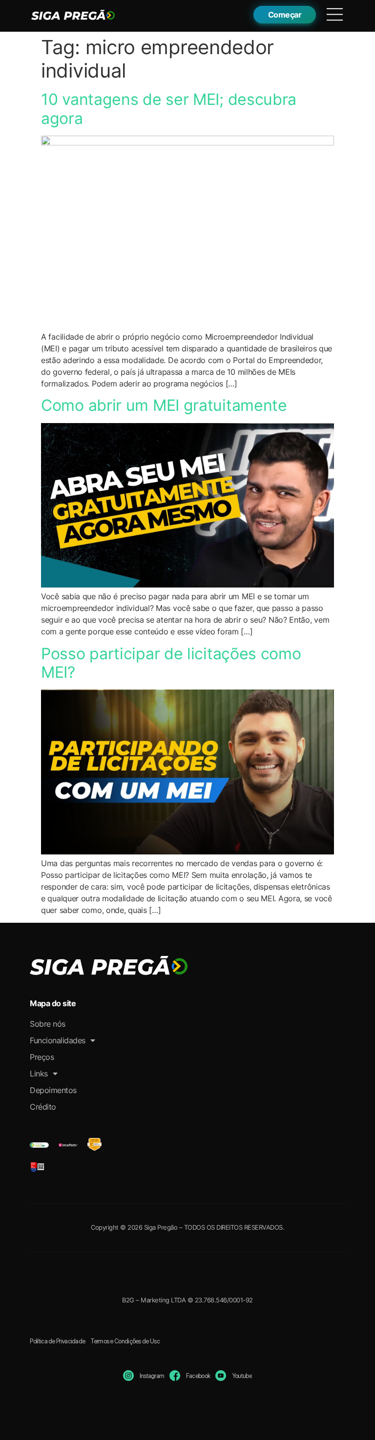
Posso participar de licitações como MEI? (171, 663)
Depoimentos (53, 1090)
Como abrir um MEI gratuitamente (164, 405)
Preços (42, 1057)
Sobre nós (47, 1024)
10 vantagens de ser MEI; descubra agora (168, 108)
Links (39, 1073)
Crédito (43, 1107)
